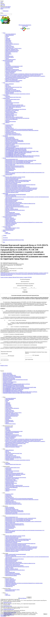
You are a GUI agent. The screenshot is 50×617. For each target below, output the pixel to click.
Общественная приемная (10, 121)
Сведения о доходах (9, 131)
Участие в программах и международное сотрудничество (17, 118)
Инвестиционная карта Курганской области (14, 199)
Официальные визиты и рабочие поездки (14, 117)
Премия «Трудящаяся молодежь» (12, 50)
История (7, 36)
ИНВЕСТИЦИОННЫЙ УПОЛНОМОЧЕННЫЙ (15, 194)
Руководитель (8, 125)
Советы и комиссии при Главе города (13, 97)
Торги (4, 175)
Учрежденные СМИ (9, 115)
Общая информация (9, 35)
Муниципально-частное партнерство (13, 214)
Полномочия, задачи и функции (12, 110)
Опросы (7, 58)
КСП (4, 123)
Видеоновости (8, 53)
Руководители (8, 100)
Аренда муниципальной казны (11, 179)
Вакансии (7, 62)
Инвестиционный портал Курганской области (15, 210)
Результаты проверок (9, 113)
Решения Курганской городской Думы (13, 91)
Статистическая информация (11, 119)
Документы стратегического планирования (14, 141)
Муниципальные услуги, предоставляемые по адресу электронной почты (20, 160)
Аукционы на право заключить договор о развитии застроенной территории (21, 187)
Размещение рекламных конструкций (13, 182)
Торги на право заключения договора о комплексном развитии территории (21, 189)
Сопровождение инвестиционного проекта (14, 205)
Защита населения (9, 108)
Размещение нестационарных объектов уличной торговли (17, 186)
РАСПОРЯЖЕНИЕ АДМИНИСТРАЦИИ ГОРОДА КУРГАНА (18, 152)
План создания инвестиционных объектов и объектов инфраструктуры (20, 203)
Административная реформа (11, 112)
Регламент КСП (8, 127)
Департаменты (8, 101)
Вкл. (7, 6)
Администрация (6, 98)
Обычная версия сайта (5, 7)
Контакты (7, 120)
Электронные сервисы (10, 168)
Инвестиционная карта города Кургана (13, 202)
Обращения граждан (7, 216)
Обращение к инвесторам (10, 195)
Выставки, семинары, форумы (11, 209)
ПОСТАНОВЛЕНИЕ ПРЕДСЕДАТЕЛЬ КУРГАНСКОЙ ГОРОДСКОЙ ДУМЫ (21, 151)
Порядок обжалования (10, 138)
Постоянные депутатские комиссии (12, 90)
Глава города (5, 94)
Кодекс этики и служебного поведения (13, 134)
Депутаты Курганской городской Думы (13, 87)
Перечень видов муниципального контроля (14, 165)
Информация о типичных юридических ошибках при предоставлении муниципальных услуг (24, 172)
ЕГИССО (7, 122)
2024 (4, 242)
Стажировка (7, 64)
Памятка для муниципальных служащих (13, 80)
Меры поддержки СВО (10, 164)
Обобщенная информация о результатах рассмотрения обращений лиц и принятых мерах (23, 222)
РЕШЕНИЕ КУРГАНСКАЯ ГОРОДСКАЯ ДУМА (15, 149)
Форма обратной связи (10, 212)
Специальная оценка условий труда (12, 133)
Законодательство (9, 68)
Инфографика (8, 40)
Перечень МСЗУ (8, 174)
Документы (5, 135)
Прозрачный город (9, 56)
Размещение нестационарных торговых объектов (15, 185)
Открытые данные (7, 226)
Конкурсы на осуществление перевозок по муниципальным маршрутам (20, 184)
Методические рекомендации (11, 79)
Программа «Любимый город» (11, 49)
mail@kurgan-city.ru (7, 602)
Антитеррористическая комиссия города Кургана (15, 109)
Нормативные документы (10, 132)
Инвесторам (5, 193)
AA (1, 4)
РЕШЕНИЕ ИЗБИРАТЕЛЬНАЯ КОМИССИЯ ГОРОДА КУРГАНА (19, 156)
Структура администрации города (12, 99)
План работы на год (9, 128)
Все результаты (3, 15)
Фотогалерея (8, 52)
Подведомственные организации (12, 102)
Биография (7, 96)
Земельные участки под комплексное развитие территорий (17, 191)
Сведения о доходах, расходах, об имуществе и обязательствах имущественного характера (24, 73)
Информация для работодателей (12, 69)
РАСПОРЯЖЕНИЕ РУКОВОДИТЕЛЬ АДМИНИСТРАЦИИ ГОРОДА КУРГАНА (22, 155)
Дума (4, 82)
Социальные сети (9, 225)
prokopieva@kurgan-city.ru (8, 609)
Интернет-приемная (9, 92)
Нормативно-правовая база (11, 223)
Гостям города (8, 45)
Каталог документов (9, 137)
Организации (8, 41)
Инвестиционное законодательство (12, 204)
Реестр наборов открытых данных (12, 227)
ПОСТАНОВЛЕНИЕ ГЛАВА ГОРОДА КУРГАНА (16, 150)
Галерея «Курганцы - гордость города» (13, 48)
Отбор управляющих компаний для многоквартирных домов (18, 180)
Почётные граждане (9, 46)
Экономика (7, 39)
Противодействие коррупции (11, 51)
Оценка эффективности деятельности (13, 107)
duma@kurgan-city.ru (7, 605)
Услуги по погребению (10, 173)
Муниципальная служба (8, 60)
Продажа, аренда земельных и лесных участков (15, 176)
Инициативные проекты (10, 59)
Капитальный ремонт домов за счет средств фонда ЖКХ (17, 181)
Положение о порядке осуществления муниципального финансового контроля (21, 130)
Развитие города (8, 42)
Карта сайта (7, 233)
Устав (6, 37)
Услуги (4, 158)
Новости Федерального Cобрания (12, 81)
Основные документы (10, 144)
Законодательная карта (10, 224)
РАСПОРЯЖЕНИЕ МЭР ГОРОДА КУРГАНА (15, 154)
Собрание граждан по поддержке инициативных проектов (17, 93)
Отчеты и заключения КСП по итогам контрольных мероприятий (19, 129)
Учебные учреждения (9, 72)
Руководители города (9, 47)
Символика (7, 38)
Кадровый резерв (9, 61)
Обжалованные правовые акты (11, 139)
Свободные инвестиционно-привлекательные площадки (17, 206)
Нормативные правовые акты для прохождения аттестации (17, 143)
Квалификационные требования (12, 67)
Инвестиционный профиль (11, 215)
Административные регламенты (12, 145)
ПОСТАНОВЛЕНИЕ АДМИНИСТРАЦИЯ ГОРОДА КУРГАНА (18, 148)
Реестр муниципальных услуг (11, 159)
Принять (45, 614)
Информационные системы (11, 114)
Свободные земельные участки (11, 192)
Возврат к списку (4, 365)
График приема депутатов (10, 89)
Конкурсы (7, 63)
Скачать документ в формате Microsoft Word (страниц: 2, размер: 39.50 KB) (16, 277)
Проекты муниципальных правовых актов (14, 104)
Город (4, 32)
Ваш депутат (8, 86)
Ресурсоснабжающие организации (12, 213)
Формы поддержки (9, 207)
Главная (4, 235)
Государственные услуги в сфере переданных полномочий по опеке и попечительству (23, 163)
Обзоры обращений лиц (10, 221)
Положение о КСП (9, 124)
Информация (5, 10)
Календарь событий (9, 57)
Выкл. (9, 6)
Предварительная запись (10, 169)
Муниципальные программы (11, 142)
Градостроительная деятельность (12, 43)
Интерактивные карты (10, 228)
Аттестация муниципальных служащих (13, 70)
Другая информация (9, 170)
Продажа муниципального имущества (13, 178)
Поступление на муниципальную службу (14, 66)
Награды (7, 55)
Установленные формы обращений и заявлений (15, 105)
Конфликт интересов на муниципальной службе (15, 78)
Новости (7, 84)
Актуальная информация (10, 33)
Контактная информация (10, 71)
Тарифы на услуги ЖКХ (10, 146)
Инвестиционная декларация (11, 200)
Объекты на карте (9, 103)
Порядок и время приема (10, 218)
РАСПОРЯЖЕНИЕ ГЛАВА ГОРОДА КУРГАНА (15, 153)
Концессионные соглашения (11, 183)
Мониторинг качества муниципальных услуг (14, 166)
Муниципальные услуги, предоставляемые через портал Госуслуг (19, 161)
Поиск (4, 231)
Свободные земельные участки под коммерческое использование (18, 190)
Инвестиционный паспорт (10, 201)
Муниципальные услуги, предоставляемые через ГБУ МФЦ (17, 162)
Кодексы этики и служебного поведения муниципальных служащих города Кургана (23, 74)
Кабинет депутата (9, 88)
